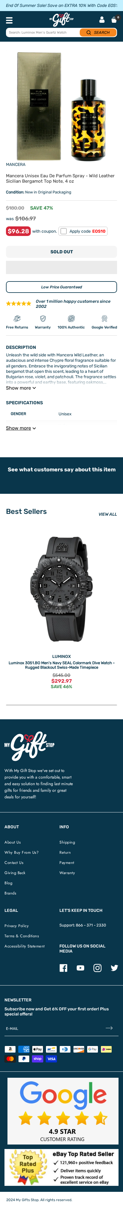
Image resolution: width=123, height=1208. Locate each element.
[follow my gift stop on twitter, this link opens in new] (114, 970)
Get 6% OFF (55, 1009)
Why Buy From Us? (21, 852)
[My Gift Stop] (29, 733)
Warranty (67, 873)
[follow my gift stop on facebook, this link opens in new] (63, 970)
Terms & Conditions (21, 936)
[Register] (109, 1028)
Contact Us (13, 862)
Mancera (15, 164)
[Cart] (114, 20)
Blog (8, 883)
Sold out (61, 252)
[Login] (102, 20)
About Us (12, 842)
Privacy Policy (16, 926)
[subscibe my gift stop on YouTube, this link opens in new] (80, 970)
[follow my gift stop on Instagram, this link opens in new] (97, 970)
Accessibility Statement (24, 946)
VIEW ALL (108, 514)
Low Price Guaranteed (61, 287)
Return (65, 852)
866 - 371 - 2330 (91, 925)
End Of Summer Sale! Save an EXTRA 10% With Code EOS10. (63, 5)
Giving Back (15, 873)
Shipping (67, 842)
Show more (18, 388)
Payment (66, 862)
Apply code (87, 231)
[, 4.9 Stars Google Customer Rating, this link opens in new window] (63, 1111)
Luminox (61, 656)
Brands (10, 893)
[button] (61, 267)
